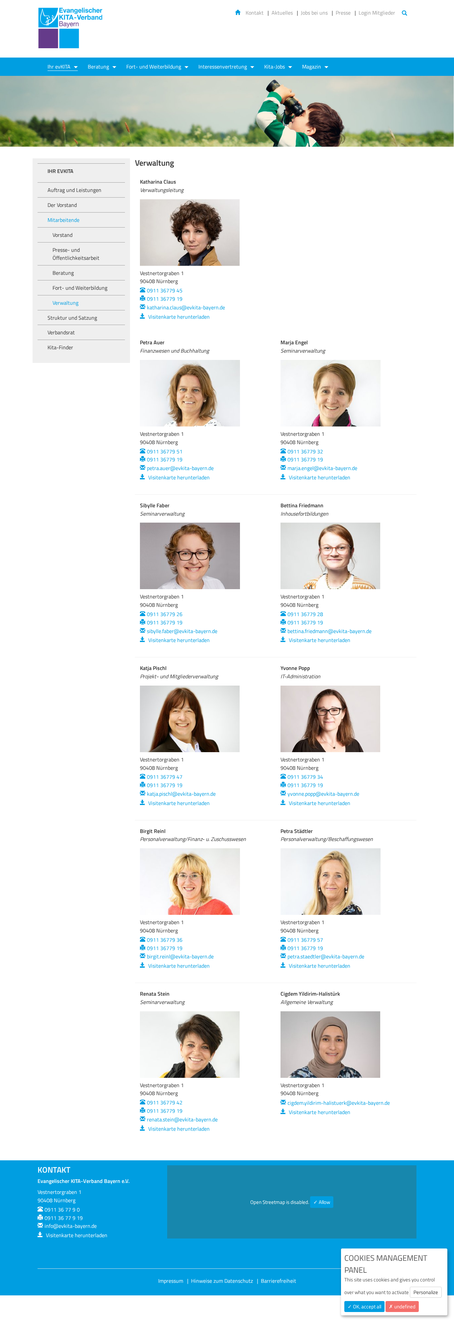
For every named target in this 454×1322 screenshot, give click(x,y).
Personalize (425, 1292)
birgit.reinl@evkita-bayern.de (180, 956)
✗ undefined (402, 1306)
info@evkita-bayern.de (71, 1226)
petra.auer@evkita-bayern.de (180, 468)
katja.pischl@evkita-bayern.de (181, 794)
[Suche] (404, 13)
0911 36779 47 (164, 777)
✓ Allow (321, 1202)
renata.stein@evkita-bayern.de (182, 1119)
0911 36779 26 (164, 614)
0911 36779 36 (164, 940)
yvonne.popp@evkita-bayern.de (323, 794)
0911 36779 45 (164, 290)
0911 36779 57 (305, 940)
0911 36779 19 (164, 299)
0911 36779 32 (305, 451)
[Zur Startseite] (71, 32)
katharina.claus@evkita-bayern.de (186, 307)
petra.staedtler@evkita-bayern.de (325, 956)
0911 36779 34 (305, 777)
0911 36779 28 (305, 614)
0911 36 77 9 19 (64, 1218)
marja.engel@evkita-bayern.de (322, 468)
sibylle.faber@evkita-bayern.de (182, 631)
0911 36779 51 (164, 451)
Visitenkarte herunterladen (178, 317)
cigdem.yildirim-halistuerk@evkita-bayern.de (338, 1103)
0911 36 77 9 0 (62, 1210)
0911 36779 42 (164, 1102)
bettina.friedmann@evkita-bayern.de (329, 631)
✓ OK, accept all (364, 1306)
